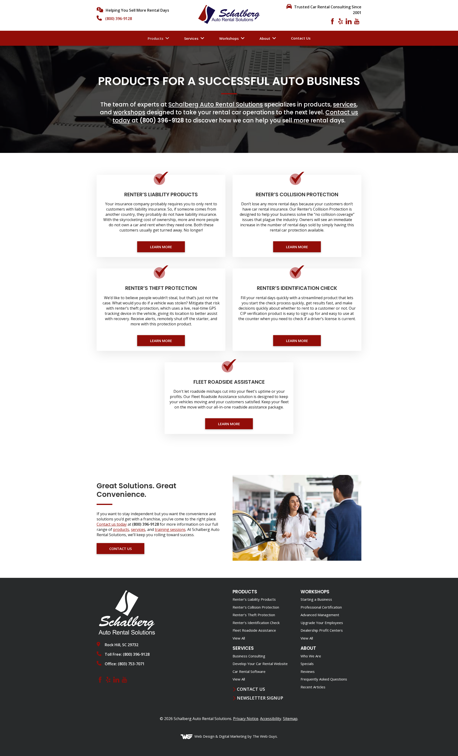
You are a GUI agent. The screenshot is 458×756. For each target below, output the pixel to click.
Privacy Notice (245, 718)
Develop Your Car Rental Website (260, 663)
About (265, 38)
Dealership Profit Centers (322, 630)
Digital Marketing (233, 736)
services (344, 104)
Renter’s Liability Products (254, 599)
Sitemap (290, 718)
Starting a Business (316, 599)
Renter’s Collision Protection (256, 607)
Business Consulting (249, 656)
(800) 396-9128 (118, 18)
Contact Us (301, 38)
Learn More (161, 246)
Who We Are (311, 656)
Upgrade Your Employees (322, 622)
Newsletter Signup (260, 698)
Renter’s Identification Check (256, 622)
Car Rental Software (249, 671)
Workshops (229, 38)
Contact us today (112, 524)
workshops (129, 112)
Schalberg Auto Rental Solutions (215, 104)
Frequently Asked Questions (324, 679)
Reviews (308, 671)
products (121, 529)
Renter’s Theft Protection (254, 614)
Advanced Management (320, 614)
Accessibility (270, 718)
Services (191, 38)
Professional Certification (321, 607)
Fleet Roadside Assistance (254, 630)
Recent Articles (313, 687)
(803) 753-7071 (131, 663)
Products (155, 38)
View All (239, 638)
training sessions (170, 529)
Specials (307, 663)
